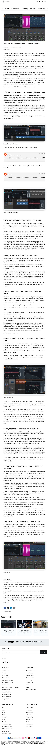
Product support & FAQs (31, 689)
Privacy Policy (41, 743)
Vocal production (29, 724)
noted (23, 271)
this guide (35, 453)
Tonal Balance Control (7, 724)
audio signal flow (29, 84)
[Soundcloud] (9, 662)
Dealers (27, 687)
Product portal (29, 680)
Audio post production (30, 712)
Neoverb (4, 721)
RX (3, 707)
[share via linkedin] (11, 608)
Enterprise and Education (7, 682)
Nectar (3, 714)
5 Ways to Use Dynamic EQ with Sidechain (8, 631)
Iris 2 (22, 312)
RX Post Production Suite (7, 728)
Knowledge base (29, 673)
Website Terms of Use (34, 743)
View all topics (29, 726)
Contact (4, 673)
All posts (7, 8)
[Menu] (45, 1)
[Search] (37, 1)
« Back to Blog (7, 611)
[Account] (39, 1)
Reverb (20, 47)
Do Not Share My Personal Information (10, 687)
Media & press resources (7, 680)
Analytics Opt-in (5, 699)
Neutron (16, 47)
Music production (29, 719)
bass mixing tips (18, 349)
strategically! (40, 355)
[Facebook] (3, 662)
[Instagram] (5, 662)
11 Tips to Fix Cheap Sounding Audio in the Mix (24, 631)
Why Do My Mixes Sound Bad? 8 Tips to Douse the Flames (40, 632)
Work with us (5, 675)
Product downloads (30, 677)
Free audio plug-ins (30, 675)
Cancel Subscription (6, 696)
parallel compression (28, 264)
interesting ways (10, 238)
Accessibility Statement (7, 692)
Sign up (43, 652)
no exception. (27, 242)
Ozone (3, 710)
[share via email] (14, 608)
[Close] (47, 741)
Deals (27, 684)
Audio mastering (15, 8)
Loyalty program (29, 682)
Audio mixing (24, 8)
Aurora (3, 719)
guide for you (37, 330)
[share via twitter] (8, 608)
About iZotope (5, 670)
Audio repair (32, 8)
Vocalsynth (4, 717)
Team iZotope (6, 47)
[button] (2, 8)
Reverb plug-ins (5, 731)
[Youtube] (7, 662)
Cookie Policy (3, 744)
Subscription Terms (6, 694)
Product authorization (30, 670)
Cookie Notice (5, 684)
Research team (5, 677)
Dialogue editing (41, 8)
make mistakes (40, 446)
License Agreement (6, 689)
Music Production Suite (7, 726)
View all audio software (7, 733)
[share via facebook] (5, 608)
